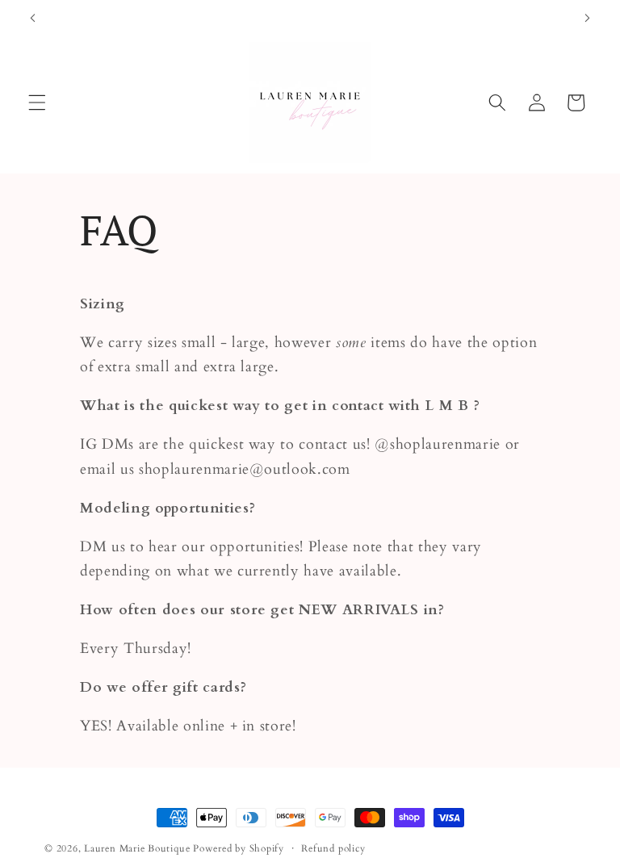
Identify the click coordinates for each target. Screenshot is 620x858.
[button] (37, 102)
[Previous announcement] (33, 18)
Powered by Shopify (238, 848)
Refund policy (333, 848)
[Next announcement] (587, 18)
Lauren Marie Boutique (138, 848)
